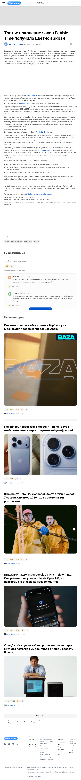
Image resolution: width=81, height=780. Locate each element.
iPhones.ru (31, 776)
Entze (14, 293)
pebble (7, 241)
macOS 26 (31, 739)
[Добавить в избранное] (71, 44)
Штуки (42, 752)
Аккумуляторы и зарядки (47, 741)
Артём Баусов (10, 413)
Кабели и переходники (46, 757)
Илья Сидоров (10, 483)
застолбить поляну (44, 150)
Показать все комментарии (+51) (40, 309)
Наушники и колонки (46, 739)
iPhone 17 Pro (32, 744)
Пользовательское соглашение (13, 767)
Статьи (60, 737)
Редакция (71, 750)
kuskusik (15, 277)
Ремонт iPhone (73, 746)
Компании (61, 749)
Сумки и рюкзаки (45, 754)
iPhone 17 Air (32, 747)
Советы (71, 737)
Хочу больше (40, 716)
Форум (60, 747)
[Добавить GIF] (12, 266)
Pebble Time (24, 103)
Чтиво (59, 752)
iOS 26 (30, 737)
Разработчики (73, 743)
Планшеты (43, 746)
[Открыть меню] (3, 3)
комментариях (20, 271)
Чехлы (42, 750)
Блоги (59, 744)
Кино (59, 754)
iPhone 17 (31, 742)
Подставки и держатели (47, 759)
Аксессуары (28, 241)
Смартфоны (43, 743)
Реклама (71, 752)
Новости (36, 241)
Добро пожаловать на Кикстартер (40, 194)
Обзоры (42, 737)
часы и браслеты (16, 241)
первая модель (31, 95)
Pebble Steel (40, 132)
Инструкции (72, 739)
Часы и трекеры (44, 748)
